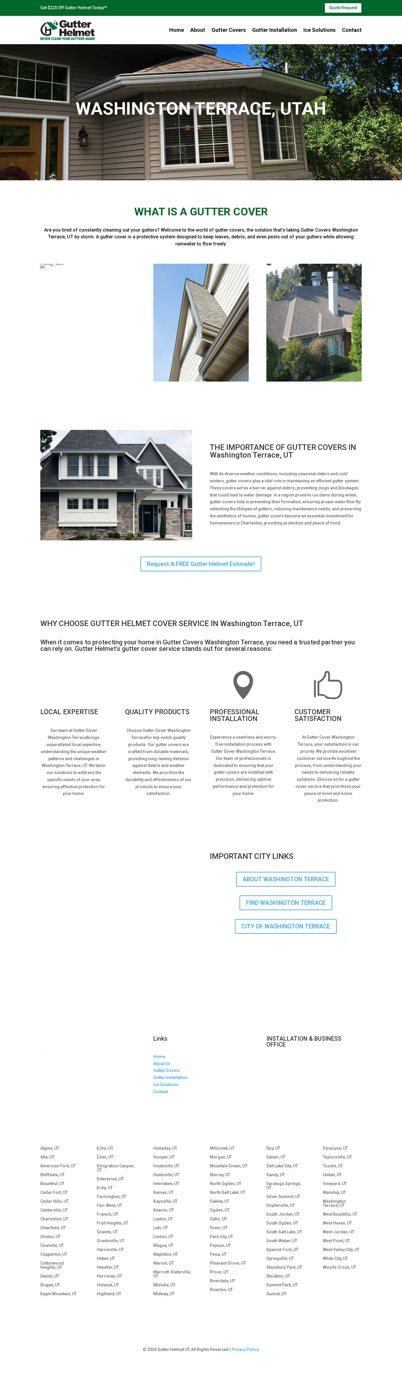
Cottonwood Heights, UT (52, 1265)
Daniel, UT (49, 1276)
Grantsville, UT (110, 1241)
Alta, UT (47, 1157)
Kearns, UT (163, 1210)
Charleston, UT (54, 1219)
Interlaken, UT (166, 1184)
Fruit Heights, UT (112, 1223)
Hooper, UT (164, 1157)
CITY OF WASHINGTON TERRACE (285, 926)
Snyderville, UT (280, 1205)
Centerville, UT (54, 1210)
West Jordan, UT (338, 1232)
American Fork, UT (58, 1166)
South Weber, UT (281, 1241)
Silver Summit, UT (283, 1196)
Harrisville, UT (110, 1250)
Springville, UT (280, 1258)
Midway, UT (164, 1294)
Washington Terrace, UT (334, 1203)
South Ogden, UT (282, 1223)
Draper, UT (50, 1285)
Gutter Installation (274, 30)
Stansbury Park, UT (284, 1267)
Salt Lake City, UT (282, 1166)
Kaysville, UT (165, 1201)
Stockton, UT (278, 1276)
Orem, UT (218, 1228)
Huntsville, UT (166, 1175)
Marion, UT (163, 1263)
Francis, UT (107, 1214)
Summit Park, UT (282, 1285)
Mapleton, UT (165, 1254)
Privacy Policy (245, 1349)
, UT (299, 1076)
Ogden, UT (220, 1210)
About (197, 30)
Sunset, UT (276, 1294)
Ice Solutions (319, 30)
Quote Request (343, 7)
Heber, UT (106, 1258)
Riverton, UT (221, 1290)
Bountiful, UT (52, 1184)
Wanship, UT (334, 1192)
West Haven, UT (337, 1223)
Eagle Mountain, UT (58, 1294)
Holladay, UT (165, 1148)
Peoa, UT (218, 1254)
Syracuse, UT (335, 1148)
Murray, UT (220, 1175)
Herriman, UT (109, 1276)
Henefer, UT (108, 1267)
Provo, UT (219, 1272)
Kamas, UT (163, 1192)
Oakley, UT (219, 1201)
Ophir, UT (218, 1219)
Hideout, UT (108, 1285)
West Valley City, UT (341, 1250)
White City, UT (335, 1258)
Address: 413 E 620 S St (289, 1062)
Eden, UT (105, 1157)
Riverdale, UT (222, 1281)
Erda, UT (105, 1188)
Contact (352, 30)
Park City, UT (221, 1237)
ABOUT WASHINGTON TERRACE (285, 879)
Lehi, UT (160, 1228)
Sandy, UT (275, 1175)
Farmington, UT (111, 1196)
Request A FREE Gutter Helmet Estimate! (201, 563)
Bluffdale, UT (52, 1175)
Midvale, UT (164, 1285)
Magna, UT (163, 1245)
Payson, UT (220, 1245)
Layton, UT (163, 1219)
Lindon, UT (163, 1237)
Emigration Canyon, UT (115, 1168)
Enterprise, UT (110, 1179)
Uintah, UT (332, 1175)
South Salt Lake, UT (284, 1232)
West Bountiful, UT (340, 1214)
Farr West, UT (109, 1205)
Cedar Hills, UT (54, 1201)
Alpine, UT (49, 1148)
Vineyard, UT (335, 1184)
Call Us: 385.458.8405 (287, 1090)
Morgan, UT (221, 1157)
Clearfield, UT (53, 1228)
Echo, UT (105, 1148)
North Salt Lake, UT (227, 1192)
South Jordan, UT (283, 1214)
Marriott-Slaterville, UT (172, 1274)
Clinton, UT (50, 1237)
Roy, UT (273, 1148)
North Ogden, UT (225, 1184)
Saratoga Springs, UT (283, 1186)
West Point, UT (336, 1241)
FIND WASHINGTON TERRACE (286, 902)
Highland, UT (109, 1294)
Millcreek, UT (222, 1148)
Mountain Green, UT (228, 1166)
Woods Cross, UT (339, 1267)
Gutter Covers (229, 30)
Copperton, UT (53, 1254)
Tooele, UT (333, 1166)
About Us (161, 1063)
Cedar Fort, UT (54, 1192)
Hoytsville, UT (166, 1166)
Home (176, 30)
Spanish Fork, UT (282, 1250)
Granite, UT (107, 1232)
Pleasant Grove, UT (228, 1263)
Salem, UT (275, 1157)
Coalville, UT (52, 1245)
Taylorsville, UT (337, 1157)
